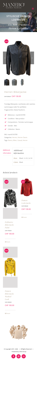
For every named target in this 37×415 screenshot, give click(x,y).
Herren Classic (22, 137)
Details (8, 242)
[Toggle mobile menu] (33, 9)
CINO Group (22, 351)
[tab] (7, 152)
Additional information (7, 151)
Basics (10, 140)
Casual (19, 140)
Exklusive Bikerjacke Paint (9, 225)
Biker (15, 140)
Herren (14, 137)
